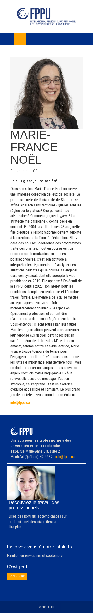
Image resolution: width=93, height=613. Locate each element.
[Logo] (46, 16)
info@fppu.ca (20, 402)
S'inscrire (17, 576)
